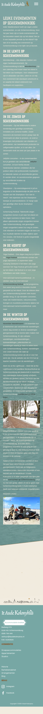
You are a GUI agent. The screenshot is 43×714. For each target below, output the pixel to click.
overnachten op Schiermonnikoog (21, 480)
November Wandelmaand (13, 324)
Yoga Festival (11, 258)
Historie (5, 667)
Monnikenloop (30, 66)
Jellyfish (33, 162)
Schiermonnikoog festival (13, 284)
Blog (3, 676)
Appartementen (8, 653)
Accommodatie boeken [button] (14, 622)
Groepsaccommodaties (11, 650)
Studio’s (5, 656)
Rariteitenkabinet (9, 670)
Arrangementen (8, 673)
